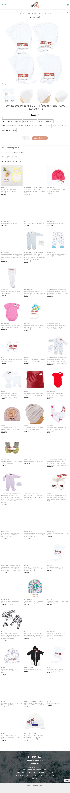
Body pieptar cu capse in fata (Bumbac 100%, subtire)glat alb (34, 704)
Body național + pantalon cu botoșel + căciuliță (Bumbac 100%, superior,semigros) (10, 395)
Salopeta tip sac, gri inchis (32, 669)
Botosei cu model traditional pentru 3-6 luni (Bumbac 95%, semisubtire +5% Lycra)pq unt (56, 497)
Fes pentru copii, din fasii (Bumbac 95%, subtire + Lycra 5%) (10, 670)
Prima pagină (6, 12)
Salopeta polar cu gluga (9, 223)
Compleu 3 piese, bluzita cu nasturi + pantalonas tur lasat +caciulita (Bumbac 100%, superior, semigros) (10, 636)
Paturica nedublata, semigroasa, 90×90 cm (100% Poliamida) (11, 704)
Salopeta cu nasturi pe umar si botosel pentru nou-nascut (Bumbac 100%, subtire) (57, 327)
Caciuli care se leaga (45, 13)
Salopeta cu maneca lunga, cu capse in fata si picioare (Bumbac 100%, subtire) (34, 191)
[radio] (12, 121)
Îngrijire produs (11, 157)
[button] (4, 4)
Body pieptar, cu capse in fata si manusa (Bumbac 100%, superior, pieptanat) (34, 293)
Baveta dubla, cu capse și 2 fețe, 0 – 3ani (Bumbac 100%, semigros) (57, 429)
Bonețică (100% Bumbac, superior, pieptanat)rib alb (55, 670)
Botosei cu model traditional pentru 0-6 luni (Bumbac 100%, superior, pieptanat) (34, 568)
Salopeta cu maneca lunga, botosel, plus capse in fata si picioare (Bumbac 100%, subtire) (57, 361)
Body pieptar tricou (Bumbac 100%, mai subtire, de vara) (10, 326)
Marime (4, 118)
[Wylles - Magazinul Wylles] (35, 4)
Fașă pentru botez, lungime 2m (34, 223)
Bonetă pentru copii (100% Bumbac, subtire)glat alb (55, 568)
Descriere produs (12, 148)
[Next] (65, 53)
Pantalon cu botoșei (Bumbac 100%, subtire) (10, 292)
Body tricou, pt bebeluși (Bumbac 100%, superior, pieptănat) (55, 395)
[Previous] (5, 53)
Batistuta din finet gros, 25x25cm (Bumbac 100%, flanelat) (34, 360)
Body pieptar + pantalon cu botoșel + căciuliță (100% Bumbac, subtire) (10, 534)
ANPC (33, 778)
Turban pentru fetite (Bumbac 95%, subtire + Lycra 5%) (33, 602)
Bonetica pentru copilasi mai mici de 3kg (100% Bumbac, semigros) (33, 327)
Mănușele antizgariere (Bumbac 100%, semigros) (11, 360)
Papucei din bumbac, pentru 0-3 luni (57, 534)
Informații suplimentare (15, 152)
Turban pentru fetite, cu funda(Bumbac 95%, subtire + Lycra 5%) (10, 429)
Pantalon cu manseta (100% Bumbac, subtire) (10, 602)
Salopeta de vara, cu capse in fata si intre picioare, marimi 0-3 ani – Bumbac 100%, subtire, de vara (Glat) (11, 256)
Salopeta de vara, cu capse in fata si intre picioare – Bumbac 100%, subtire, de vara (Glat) (34, 534)
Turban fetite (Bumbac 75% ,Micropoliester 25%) (56, 190)
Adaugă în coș (40, 138)
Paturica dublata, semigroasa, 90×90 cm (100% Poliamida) (33, 394)
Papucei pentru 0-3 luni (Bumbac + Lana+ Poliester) (12, 462)
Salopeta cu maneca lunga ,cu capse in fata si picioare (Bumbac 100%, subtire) (58, 293)
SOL (37, 778)
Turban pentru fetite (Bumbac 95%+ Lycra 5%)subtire (33, 428)
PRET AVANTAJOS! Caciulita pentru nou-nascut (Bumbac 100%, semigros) (33, 497)
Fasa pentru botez (53, 703)
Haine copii (17, 12)
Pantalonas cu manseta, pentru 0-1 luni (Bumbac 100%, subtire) (57, 255)
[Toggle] (3, 148)
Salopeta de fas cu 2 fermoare (33, 462)
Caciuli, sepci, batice (29, 13)
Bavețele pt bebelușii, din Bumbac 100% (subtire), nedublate (9, 191)
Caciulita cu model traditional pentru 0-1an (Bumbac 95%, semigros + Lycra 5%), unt (33, 737)
